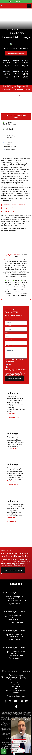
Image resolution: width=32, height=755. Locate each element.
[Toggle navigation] (29, 6)
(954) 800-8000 (17, 622)
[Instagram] (21, 702)
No (9, 367)
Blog (16, 688)
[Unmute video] (21, 732)
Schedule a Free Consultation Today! (16, 116)
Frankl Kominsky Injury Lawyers (14, 593)
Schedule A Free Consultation (16, 53)
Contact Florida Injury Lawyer (16, 690)
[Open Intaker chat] (14, 754)
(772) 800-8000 (17, 639)
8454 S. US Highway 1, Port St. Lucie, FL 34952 (17, 635)
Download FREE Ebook (13, 570)
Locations (16, 692)
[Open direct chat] (27, 715)
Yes (10, 364)
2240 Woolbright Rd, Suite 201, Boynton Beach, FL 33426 (17, 678)
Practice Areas (16, 683)
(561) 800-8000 (17, 604)
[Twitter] (10, 702)
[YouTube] (15, 702)
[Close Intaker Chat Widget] (30, 715)
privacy (21, 375)
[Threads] (26, 702)
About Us (16, 685)
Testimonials (16, 687)
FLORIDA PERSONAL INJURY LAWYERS (10, 95)
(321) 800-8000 (17, 658)
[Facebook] (5, 702)
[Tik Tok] (16, 707)
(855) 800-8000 (17, 2)
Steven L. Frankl (9, 260)
